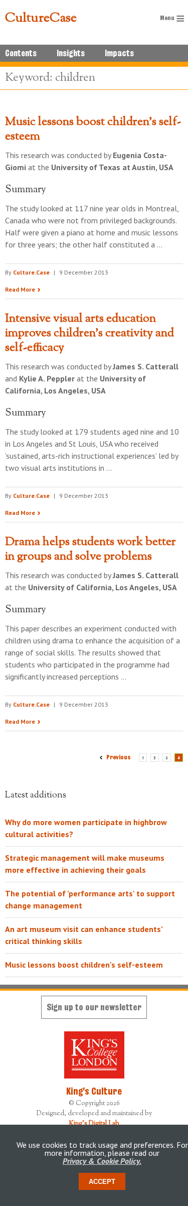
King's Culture (94, 1091)
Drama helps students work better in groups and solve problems (90, 549)
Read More (20, 289)
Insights (71, 53)
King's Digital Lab (94, 1123)
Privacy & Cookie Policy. (102, 1161)
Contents (21, 53)
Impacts (119, 53)
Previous (118, 757)
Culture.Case (31, 272)
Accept (102, 1181)
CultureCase (41, 19)
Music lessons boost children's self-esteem (93, 129)
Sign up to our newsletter (94, 1007)
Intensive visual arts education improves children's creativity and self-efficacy (89, 333)
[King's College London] (94, 1055)
